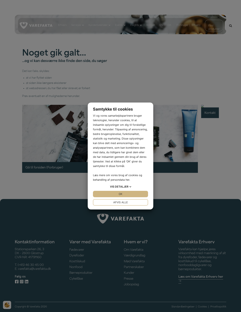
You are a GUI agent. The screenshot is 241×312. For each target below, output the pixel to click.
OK (120, 194)
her (127, 179)
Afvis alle (120, 202)
